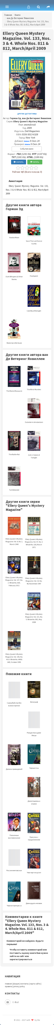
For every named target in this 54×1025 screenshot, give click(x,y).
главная (8, 983)
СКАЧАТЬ (20, 162)
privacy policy (19, 986)
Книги (17, 14)
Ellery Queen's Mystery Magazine (30, 121)
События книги (26, 149)
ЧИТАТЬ (35, 162)
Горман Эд (15, 118)
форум (16, 983)
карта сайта (35, 983)
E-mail (16, 1002)
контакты (24, 983)
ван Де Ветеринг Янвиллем (20, 18)
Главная (8, 14)
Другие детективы (27, 114)
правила (8, 986)
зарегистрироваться (21, 959)
